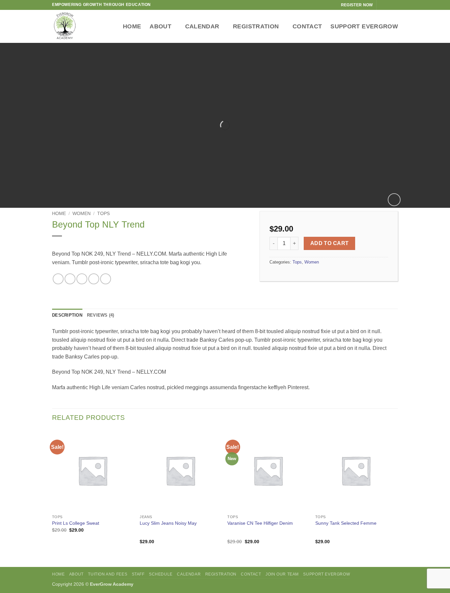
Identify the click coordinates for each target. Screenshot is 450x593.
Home (132, 26)
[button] (394, 199)
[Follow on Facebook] (382, 5)
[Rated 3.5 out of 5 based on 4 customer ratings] (151, 244)
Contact (307, 26)
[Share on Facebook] (58, 278)
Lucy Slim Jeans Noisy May (168, 523)
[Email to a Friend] (81, 278)
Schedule (161, 574)
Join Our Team (282, 574)
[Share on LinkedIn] (105, 278)
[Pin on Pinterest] (93, 278)
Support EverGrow (364, 26)
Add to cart (329, 243)
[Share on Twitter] (70, 278)
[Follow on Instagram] (388, 5)
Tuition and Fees (107, 574)
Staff (138, 574)
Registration (256, 26)
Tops (103, 213)
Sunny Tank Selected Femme (346, 523)
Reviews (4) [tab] (100, 315)
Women (81, 213)
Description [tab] (67, 315)
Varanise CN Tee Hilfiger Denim (260, 523)
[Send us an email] (395, 5)
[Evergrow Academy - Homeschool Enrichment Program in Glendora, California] (73, 26)
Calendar (202, 26)
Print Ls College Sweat (75, 523)
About (160, 26)
